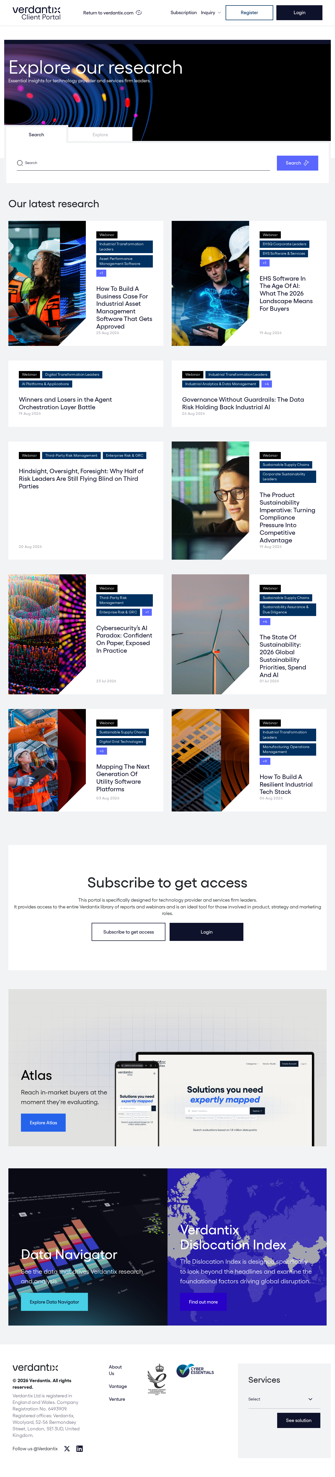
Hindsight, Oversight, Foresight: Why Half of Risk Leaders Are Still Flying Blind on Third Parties (81, 478)
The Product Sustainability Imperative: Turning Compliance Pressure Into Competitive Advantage (287, 517)
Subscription (184, 12)
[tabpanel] (167, 163)
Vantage (118, 1386)
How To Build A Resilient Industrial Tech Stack (286, 784)
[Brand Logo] (36, 12)
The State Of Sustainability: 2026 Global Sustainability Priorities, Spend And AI (283, 656)
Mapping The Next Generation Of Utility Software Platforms (123, 778)
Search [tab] (36, 134)
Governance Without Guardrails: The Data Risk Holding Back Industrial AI (243, 403)
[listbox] (284, 1399)
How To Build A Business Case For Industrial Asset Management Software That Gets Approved (124, 307)
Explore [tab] (100, 134)
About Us (115, 1370)
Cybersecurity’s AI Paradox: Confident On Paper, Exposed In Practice (124, 639)
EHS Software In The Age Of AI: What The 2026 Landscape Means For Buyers (286, 293)
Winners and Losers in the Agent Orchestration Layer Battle (65, 403)
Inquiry (208, 12)
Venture (117, 1399)
